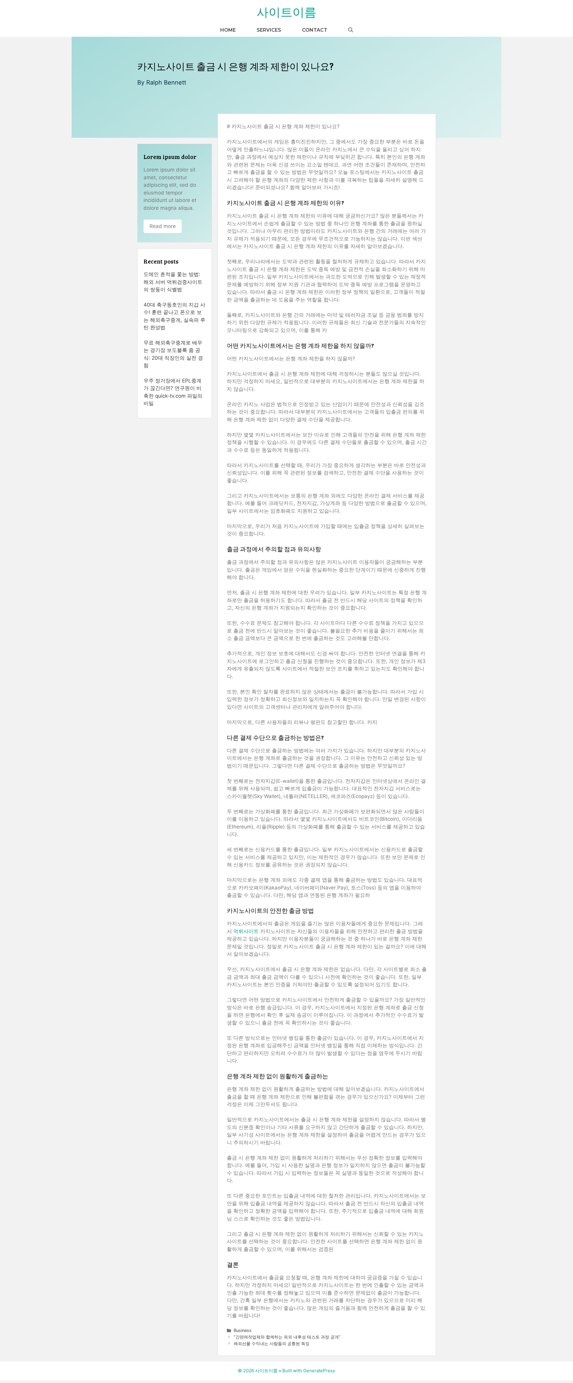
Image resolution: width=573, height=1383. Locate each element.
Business (243, 1330)
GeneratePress (319, 1370)
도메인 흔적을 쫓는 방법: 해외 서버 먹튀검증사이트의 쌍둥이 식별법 (173, 281)
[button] (350, 30)
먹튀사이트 (246, 931)
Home (228, 30)
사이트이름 (286, 12)
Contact (314, 30)
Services (269, 30)
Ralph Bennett (166, 82)
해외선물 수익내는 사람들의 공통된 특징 (271, 1343)
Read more (163, 226)
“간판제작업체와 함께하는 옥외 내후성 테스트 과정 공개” (287, 1336)
